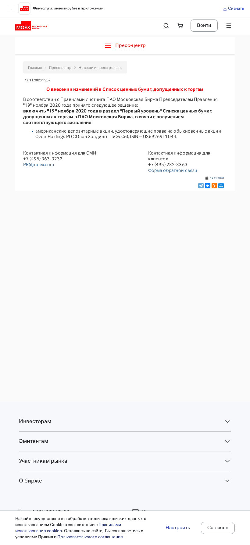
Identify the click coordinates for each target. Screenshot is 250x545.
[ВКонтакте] (207, 185)
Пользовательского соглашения (90, 537)
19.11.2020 (217, 178)
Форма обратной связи (173, 170)
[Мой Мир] (221, 185)
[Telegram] (201, 185)
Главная (35, 67)
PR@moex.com (38, 164)
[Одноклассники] (214, 185)
